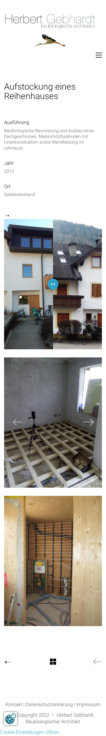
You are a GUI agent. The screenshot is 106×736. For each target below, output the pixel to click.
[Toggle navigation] (99, 55)
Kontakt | (14, 705)
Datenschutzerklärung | (50, 705)
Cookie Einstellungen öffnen (29, 732)
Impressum (88, 705)
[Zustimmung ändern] (10, 718)
